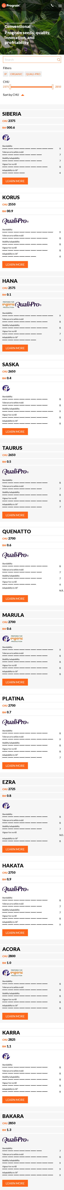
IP (5, 73)
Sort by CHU (11, 94)
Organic (16, 73)
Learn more (15, 181)
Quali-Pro (33, 73)
